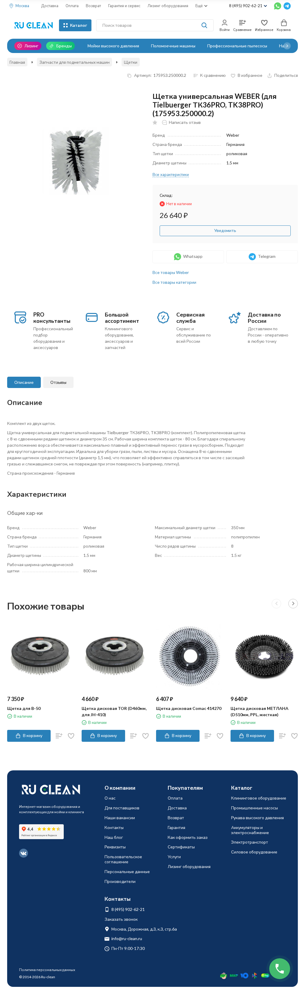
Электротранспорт (249, 842)
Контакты (114, 827)
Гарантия (176, 827)
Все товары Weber (170, 272)
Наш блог (114, 837)
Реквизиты (115, 846)
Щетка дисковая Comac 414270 (188, 708)
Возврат (93, 5)
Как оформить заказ (188, 837)
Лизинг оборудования (167, 5)
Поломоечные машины (173, 45)
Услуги (174, 856)
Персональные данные (127, 871)
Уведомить (225, 230)
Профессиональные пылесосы (237, 45)
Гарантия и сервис (124, 5)
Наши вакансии (120, 817)
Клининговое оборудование (258, 797)
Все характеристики (170, 174)
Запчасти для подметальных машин (74, 62)
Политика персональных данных (47, 969)
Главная (17, 62)
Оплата (72, 5)
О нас (110, 797)
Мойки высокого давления (113, 45)
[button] (287, 45)
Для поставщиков (122, 807)
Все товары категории (174, 282)
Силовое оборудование (254, 851)
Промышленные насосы (254, 807)
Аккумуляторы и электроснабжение (250, 830)
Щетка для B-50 (24, 708)
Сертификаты (181, 846)
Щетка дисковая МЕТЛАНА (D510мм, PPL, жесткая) (259, 711)
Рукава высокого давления (257, 817)
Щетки (130, 62)
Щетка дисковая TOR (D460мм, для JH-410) (114, 711)
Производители (120, 881)
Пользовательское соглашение (123, 859)
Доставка (49, 5)
